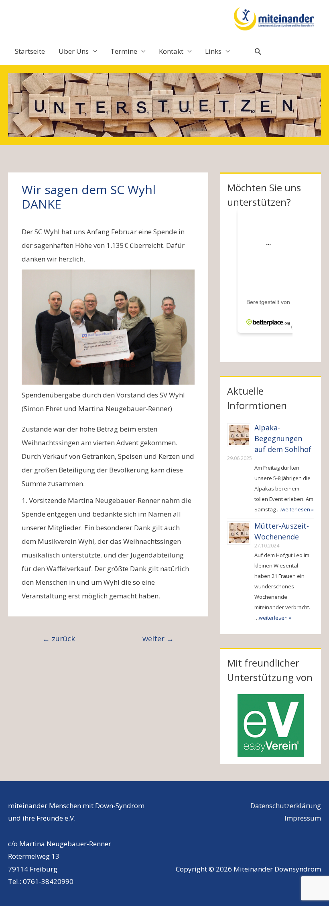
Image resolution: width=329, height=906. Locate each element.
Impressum (302, 818)
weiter (158, 638)
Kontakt (171, 51)
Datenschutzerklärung (285, 805)
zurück (59, 638)
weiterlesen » (297, 509)
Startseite (30, 51)
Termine (123, 51)
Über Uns (74, 51)
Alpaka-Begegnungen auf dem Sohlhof (282, 438)
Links (213, 51)
